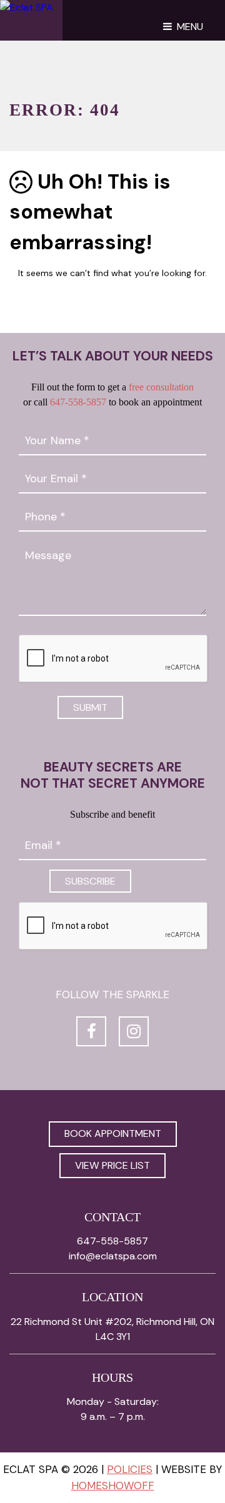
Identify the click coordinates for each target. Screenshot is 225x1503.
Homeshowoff (112, 1485)
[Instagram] (134, 1031)
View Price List (112, 1165)
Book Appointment (112, 1133)
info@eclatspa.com (113, 1255)
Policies (129, 1469)
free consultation (161, 387)
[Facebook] (91, 1031)
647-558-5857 (78, 402)
